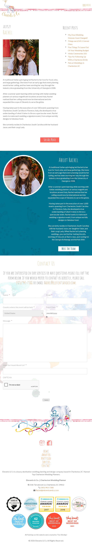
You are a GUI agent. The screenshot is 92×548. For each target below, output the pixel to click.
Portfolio (46, 458)
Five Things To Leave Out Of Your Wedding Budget (78, 49)
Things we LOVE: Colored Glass (78, 42)
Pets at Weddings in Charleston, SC (76, 64)
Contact (46, 465)
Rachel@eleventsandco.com (59, 282)
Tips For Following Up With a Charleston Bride (78, 58)
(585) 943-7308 (24, 282)
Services (46, 462)
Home (46, 451)
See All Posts (50, 140)
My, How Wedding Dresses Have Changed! (78, 36)
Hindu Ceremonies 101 (77, 53)
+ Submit (46, 400)
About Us (46, 455)
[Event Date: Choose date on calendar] (47, 317)
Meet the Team (68, 248)
